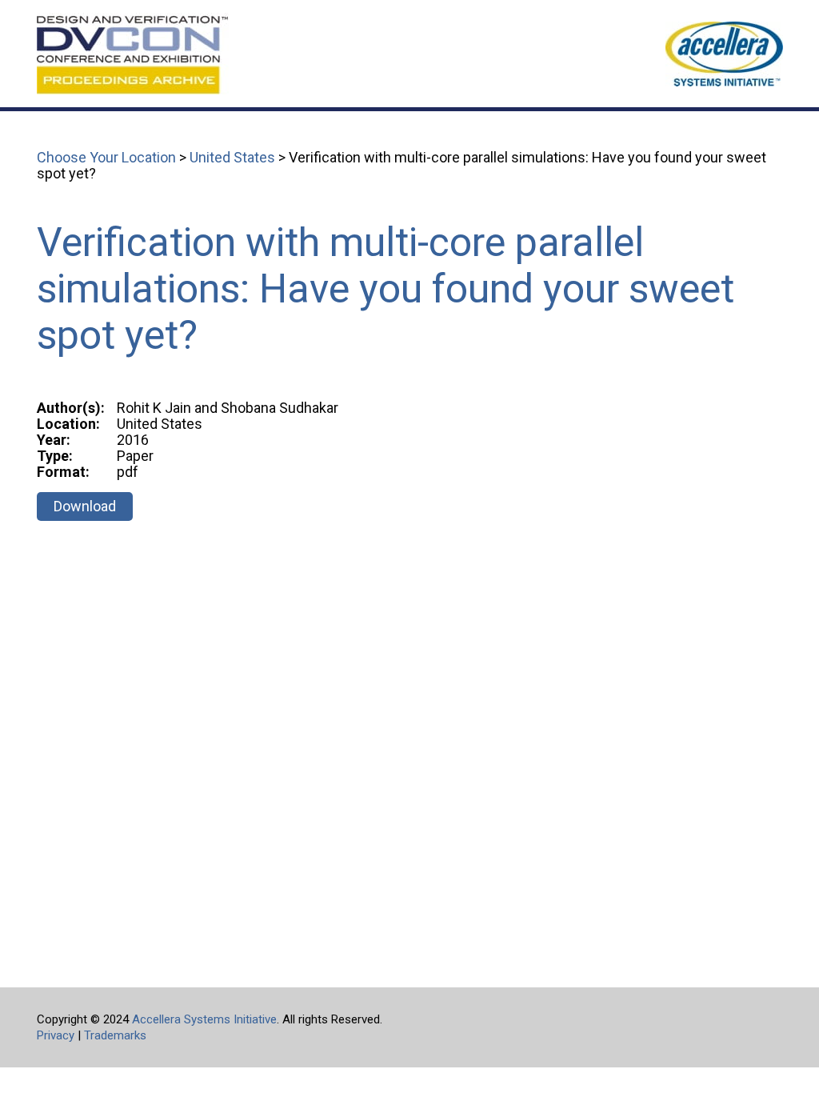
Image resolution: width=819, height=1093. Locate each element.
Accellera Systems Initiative (204, 1019)
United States (232, 157)
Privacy (55, 1035)
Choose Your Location (106, 157)
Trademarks (115, 1035)
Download (85, 506)
